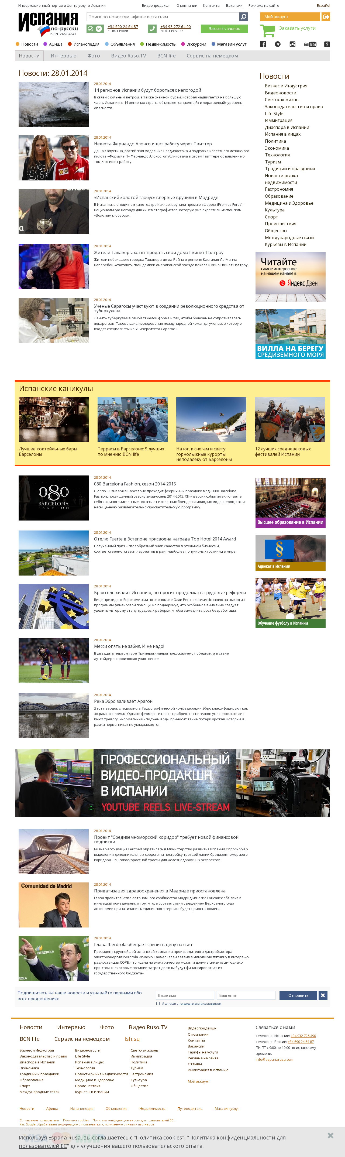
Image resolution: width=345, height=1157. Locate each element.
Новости (29, 44)
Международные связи (289, 238)
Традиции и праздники (290, 169)
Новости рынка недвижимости (101, 1074)
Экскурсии (196, 44)
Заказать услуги (297, 28)
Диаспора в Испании (287, 127)
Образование (279, 196)
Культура (275, 210)
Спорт (271, 217)
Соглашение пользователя (39, 1120)
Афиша (56, 44)
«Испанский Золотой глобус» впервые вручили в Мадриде (156, 197)
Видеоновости (280, 93)
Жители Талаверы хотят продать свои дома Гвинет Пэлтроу (158, 252)
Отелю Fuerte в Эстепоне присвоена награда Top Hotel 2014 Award (165, 539)
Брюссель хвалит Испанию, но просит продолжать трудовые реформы (170, 592)
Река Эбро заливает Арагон (123, 701)
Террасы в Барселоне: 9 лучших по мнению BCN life (131, 451)
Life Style (274, 114)
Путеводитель (190, 1108)
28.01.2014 (102, 83)
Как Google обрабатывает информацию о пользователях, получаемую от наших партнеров (87, 1124)
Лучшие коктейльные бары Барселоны (48, 451)
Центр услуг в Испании (86, 5)
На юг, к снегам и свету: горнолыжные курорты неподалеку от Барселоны (204, 454)
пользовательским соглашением (200, 1003)
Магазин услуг (232, 44)
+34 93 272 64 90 (175, 26)
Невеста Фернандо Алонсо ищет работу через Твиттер (153, 144)
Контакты (211, 5)
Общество (276, 231)
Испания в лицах (283, 134)
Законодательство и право (294, 106)
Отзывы (195, 1064)
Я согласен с (191, 1003)
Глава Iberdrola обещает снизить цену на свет (143, 944)
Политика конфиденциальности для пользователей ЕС (133, 1120)
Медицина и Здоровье (289, 203)
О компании (187, 5)
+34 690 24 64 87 (123, 26)
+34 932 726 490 (303, 1035)
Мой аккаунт (199, 1081)
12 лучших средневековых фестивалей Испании (283, 451)
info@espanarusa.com (274, 1059)
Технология (277, 155)
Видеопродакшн (156, 5)
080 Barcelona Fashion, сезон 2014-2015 (135, 484)
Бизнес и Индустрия (286, 86)
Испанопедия (86, 44)
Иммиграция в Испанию (208, 1069)
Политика (275, 141)
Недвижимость (161, 44)
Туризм (273, 162)
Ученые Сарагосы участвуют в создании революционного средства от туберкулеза (169, 308)
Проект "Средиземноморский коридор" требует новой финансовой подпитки (166, 839)
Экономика (277, 148)
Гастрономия (279, 189)
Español (323, 5)
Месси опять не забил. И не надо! (129, 646)
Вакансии (234, 5)
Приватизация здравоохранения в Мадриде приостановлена (160, 891)
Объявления (123, 44)
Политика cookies (76, 1120)
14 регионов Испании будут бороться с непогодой (147, 90)
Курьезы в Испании (285, 244)
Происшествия (280, 224)
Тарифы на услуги (203, 1052)
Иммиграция (278, 120)
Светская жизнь (282, 99)
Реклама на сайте (264, 5)
